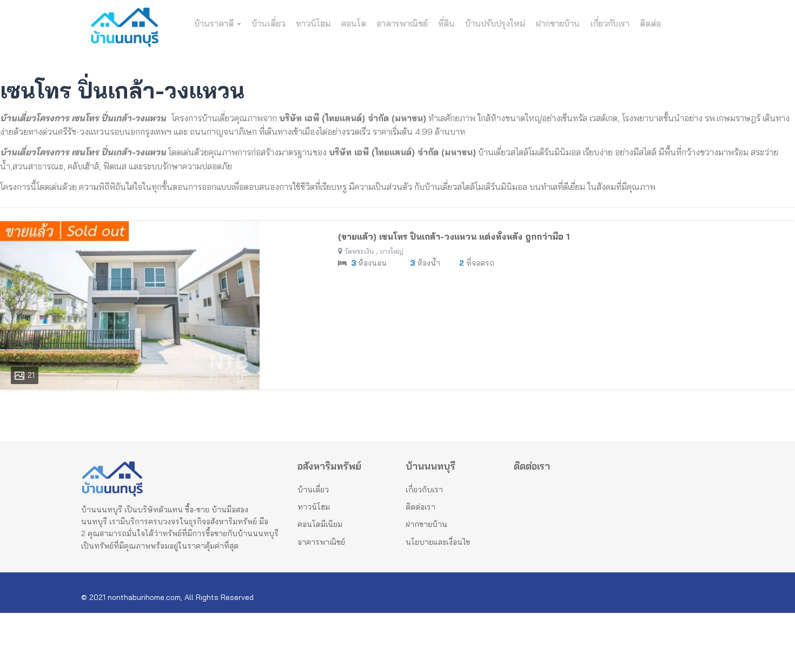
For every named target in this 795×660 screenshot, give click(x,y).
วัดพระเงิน (359, 251)
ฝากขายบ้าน (557, 23)
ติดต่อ (650, 23)
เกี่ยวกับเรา (610, 23)
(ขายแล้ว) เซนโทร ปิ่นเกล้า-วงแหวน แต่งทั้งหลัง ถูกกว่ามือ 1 (453, 236)
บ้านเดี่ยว (268, 23)
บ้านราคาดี (215, 23)
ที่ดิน (446, 23)
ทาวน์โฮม (313, 23)
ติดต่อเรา (420, 507)
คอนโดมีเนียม (319, 524)
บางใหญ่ (391, 251)
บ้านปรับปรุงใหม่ (495, 23)
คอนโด (353, 23)
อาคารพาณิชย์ (402, 23)
